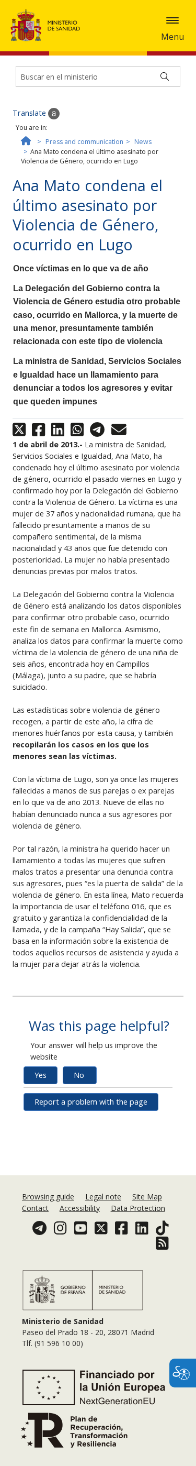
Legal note (103, 1197)
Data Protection (138, 1208)
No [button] (79, 1075)
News (143, 141)
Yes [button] (40, 1075)
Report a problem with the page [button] (90, 1102)
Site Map (147, 1197)
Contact (35, 1208)
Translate (30, 113)
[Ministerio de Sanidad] (48, 25)
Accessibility (80, 1208)
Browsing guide (48, 1197)
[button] (172, 20)
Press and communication (84, 141)
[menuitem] (49, 1197)
